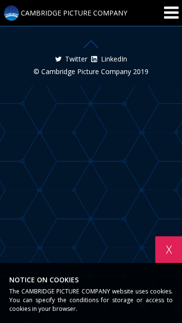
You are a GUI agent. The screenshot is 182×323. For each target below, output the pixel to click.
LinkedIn (114, 59)
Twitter (76, 59)
